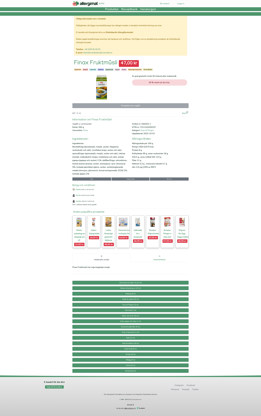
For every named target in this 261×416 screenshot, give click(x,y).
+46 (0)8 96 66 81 (92, 49)
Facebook (191, 385)
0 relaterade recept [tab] (101, 258)
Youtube (185, 389)
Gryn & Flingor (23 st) (130, 305)
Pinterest (175, 389)
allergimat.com (137, 399)
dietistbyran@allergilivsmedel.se (97, 52)
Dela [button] (91, 179)
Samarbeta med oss (150, 394)
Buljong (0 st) (131, 294)
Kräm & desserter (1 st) (130, 332)
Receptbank (129, 9)
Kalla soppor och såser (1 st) (130, 321)
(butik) (101, 3)
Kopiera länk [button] (130, 179)
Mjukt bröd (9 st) (130, 349)
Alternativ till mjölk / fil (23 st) (130, 283)
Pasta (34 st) (130, 365)
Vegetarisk (109, 69)
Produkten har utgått (130, 105)
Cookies (129, 394)
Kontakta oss (120, 394)
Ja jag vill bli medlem (54, 387)
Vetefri (85, 69)
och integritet (137, 394)
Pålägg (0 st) (130, 360)
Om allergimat (109, 394)
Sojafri (124, 69)
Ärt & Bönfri (148, 69)
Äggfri (117, 69)
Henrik (78, 189)
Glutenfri (78, 69)
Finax (85, 130)
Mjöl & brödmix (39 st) (130, 343)
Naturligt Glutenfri (135, 69)
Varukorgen (148, 9)
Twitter (195, 389)
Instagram (179, 385)
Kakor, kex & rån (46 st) (130, 316)
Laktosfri (93, 69)
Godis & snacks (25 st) (130, 299)
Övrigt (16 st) (130, 354)
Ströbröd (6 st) (130, 371)
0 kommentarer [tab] (160, 258)
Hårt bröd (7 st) (130, 310)
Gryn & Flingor (147, 130)
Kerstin (78, 195)
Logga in (180, 3)
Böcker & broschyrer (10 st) (130, 288)
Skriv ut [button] (169, 179)
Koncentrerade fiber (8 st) (130, 327)
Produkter (112, 9)
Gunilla (78, 201)
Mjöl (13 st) (130, 338)
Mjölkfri (100, 69)
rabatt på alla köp (159, 82)
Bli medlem (165, 3)
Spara (184, 113)
